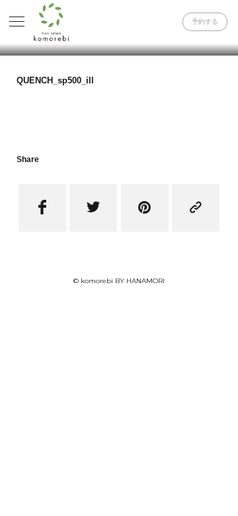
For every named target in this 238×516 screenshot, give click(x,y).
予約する (205, 21)
